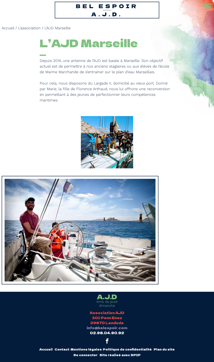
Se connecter (85, 355)
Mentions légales (86, 349)
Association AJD (107, 312)
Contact (62, 349)
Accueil (8, 28)
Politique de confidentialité (127, 349)
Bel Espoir (107, 10)
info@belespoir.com (107, 327)
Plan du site (164, 349)
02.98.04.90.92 (107, 332)
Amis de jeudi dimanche (107, 300)
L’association (29, 28)
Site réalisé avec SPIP (120, 355)
